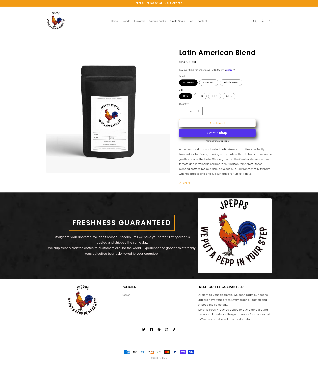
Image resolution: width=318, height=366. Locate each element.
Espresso (188, 82)
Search (126, 295)
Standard (209, 82)
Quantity (184, 104)
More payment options (217, 141)
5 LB (229, 96)
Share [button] (186, 183)
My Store (163, 358)
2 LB (214, 96)
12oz (185, 96)
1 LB (200, 96)
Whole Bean (231, 82)
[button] (255, 21)
